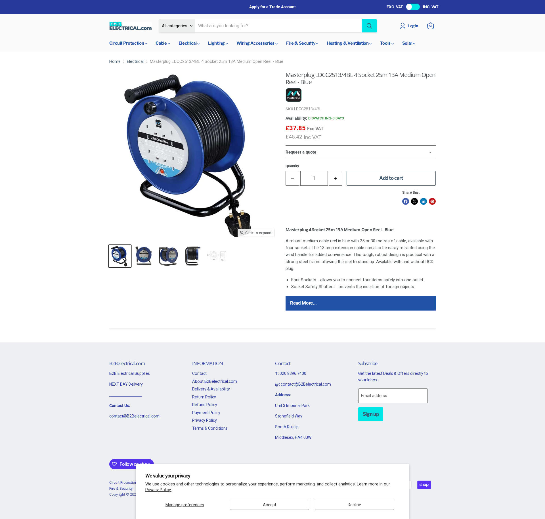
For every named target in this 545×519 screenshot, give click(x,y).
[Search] (369, 25)
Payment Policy (206, 412)
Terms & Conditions (210, 428)
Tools (385, 43)
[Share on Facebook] (405, 201)
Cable (161, 43)
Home (115, 61)
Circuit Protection (127, 43)
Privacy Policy (204, 420)
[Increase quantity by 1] (336, 178)
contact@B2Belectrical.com (134, 416)
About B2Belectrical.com (214, 381)
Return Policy (204, 397)
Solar (407, 43)
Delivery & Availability (211, 389)
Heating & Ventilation (348, 43)
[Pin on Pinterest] (432, 201)
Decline (354, 504)
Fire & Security (301, 43)
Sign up (371, 414)
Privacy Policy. (158, 489)
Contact (199, 373)
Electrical (188, 43)
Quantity (292, 166)
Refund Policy (204, 404)
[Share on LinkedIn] (423, 201)
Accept (269, 504)
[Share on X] (414, 201)
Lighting (216, 43)
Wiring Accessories (255, 43)
